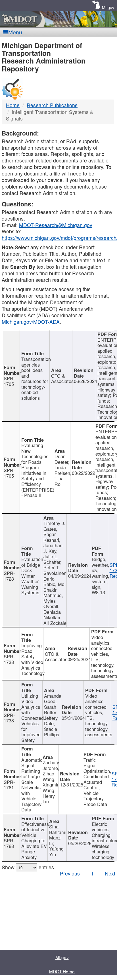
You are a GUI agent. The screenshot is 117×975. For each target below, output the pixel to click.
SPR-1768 (9, 843)
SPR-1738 (9, 659)
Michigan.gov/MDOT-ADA (31, 321)
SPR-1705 (9, 381)
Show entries (28, 867)
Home (13, 105)
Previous (70, 873)
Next (110, 873)
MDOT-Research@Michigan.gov (55, 225)
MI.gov (108, 7)
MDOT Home (62, 971)
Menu (15, 32)
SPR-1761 (9, 785)
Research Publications (52, 105)
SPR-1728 (9, 576)
